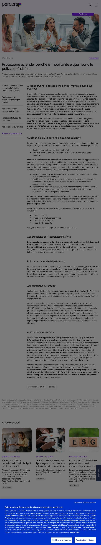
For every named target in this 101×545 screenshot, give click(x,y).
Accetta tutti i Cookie (85, 540)
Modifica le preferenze (61, 540)
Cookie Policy (75, 532)
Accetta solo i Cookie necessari (85, 502)
